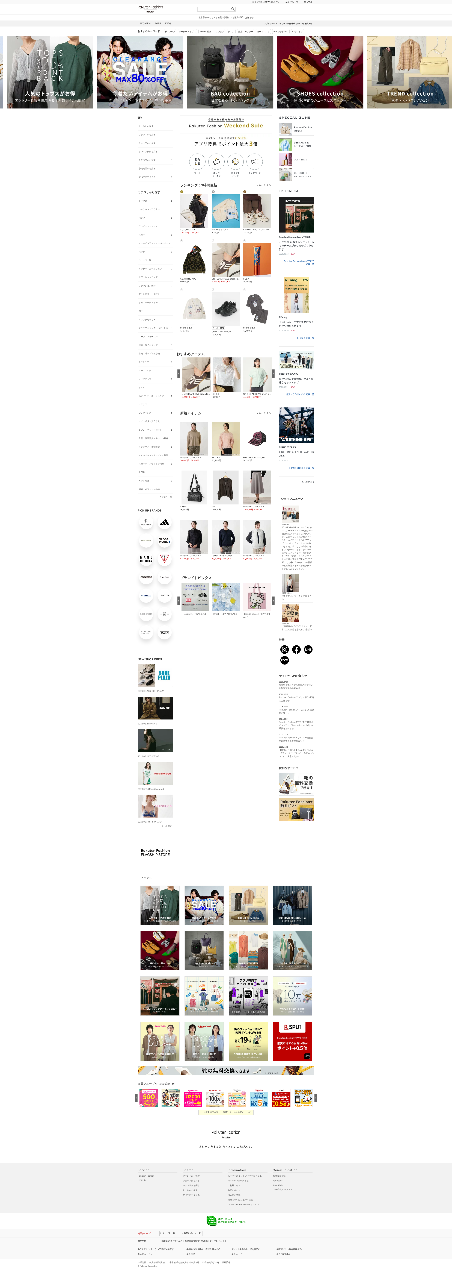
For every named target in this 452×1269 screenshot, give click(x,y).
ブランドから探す (147, 143)
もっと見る (167, 835)
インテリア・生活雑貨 (149, 455)
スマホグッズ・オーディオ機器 (153, 464)
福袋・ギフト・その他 (149, 498)
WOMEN (145, 32)
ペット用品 (144, 489)
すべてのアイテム (147, 185)
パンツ (142, 226)
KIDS (168, 32)
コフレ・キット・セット (150, 438)
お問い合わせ (234, 1199)
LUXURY (142, 1189)
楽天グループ (292, 11)
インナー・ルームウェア (150, 277)
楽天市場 (308, 11)
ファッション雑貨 (147, 294)
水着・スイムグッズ (148, 353)
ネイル (142, 396)
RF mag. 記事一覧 (305, 346)
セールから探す (146, 135)
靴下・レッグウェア (148, 286)
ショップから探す (147, 152)
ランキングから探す (148, 160)
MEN (158, 32)
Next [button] (314, 81)
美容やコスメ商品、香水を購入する (203, 1258)
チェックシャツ (280, 40)
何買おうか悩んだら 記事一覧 (300, 403)
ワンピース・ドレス (148, 235)
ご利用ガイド (234, 1194)
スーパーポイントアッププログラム (245, 1184)
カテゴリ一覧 (165, 505)
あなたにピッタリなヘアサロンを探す (156, 1258)
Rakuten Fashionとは (238, 1189)
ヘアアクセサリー (147, 328)
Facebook (278, 1189)
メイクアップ (145, 387)
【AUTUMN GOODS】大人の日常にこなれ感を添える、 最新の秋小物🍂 (297, 638)
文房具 (142, 481)
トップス (143, 209)
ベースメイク (145, 379)
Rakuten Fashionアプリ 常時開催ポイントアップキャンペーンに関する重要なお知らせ (296, 734)
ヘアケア (143, 413)
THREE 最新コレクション (212, 40)
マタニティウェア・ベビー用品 (153, 337)
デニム (231, 40)
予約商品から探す (147, 177)
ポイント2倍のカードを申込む (245, 1258)
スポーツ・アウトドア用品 (151, 472)
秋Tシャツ (170, 40)
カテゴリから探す (147, 169)
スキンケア (144, 370)
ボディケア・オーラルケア (151, 404)
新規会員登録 (279, 1184)
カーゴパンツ (263, 40)
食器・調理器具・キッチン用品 (153, 447)
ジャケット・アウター (149, 218)
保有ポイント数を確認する (289, 1258)
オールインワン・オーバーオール (154, 252)
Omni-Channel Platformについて (244, 1213)
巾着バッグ (297, 40)
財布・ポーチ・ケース (149, 311)
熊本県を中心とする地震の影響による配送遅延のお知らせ (226, 26)
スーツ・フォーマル (148, 345)
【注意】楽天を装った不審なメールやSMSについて (226, 1121)
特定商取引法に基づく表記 (240, 1208)
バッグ (142, 260)
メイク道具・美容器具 (149, 430)
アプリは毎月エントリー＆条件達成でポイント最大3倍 (288, 32)
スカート (143, 243)
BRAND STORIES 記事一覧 (301, 476)
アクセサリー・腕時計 (149, 303)
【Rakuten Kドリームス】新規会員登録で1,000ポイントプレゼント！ (193, 1249)
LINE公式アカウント (282, 1198)
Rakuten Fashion (165, 18)
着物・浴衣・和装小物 (149, 362)
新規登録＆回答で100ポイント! (267, 11)
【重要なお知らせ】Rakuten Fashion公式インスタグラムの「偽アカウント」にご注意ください (296, 761)
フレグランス (145, 421)
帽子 (141, 320)
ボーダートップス (187, 40)
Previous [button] (138, 81)
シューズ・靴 (145, 269)
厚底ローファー (245, 40)
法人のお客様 (234, 1203)
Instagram (277, 1193)
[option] (91, 81)
